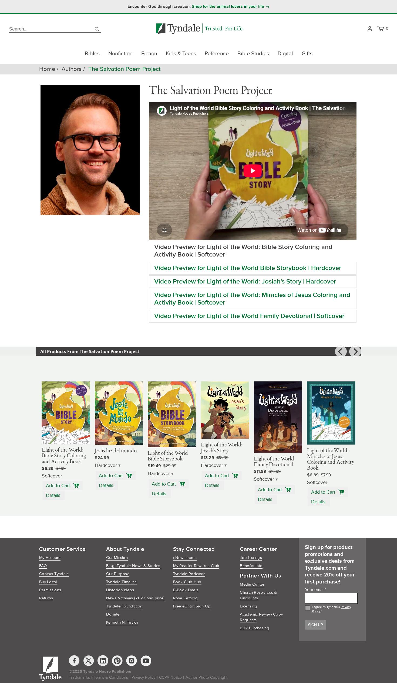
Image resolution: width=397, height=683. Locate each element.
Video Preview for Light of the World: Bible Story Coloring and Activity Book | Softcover (243, 250)
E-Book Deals (185, 590)
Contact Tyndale (54, 573)
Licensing (248, 606)
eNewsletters (185, 557)
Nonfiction (120, 53)
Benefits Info (251, 565)
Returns (46, 598)
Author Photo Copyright (206, 677)
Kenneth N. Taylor (122, 622)
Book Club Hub (187, 582)
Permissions (50, 590)
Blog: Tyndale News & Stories (133, 565)
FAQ (43, 565)
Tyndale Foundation (124, 606)
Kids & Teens (181, 53)
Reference (217, 53)
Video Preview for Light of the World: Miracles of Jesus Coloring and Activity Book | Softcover (252, 298)
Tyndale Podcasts (189, 573)
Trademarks (79, 677)
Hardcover (106, 465)
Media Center (252, 584)
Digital (285, 53)
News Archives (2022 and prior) (135, 598)
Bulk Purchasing (254, 628)
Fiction (149, 53)
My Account (49, 557)
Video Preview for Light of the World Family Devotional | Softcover (249, 316)
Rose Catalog (185, 598)
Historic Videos (120, 590)
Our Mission (117, 557)
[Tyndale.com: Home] (199, 29)
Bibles (92, 53)
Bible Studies (253, 53)
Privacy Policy (143, 677)
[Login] (369, 29)
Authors (72, 69)
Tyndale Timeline (121, 582)
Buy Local (48, 582)
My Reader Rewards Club (196, 565)
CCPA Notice (170, 677)
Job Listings (251, 557)
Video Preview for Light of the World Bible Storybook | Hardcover (247, 268)
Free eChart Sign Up (192, 606)
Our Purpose (117, 573)
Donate (113, 614)
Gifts (307, 53)
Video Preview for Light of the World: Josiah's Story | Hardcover (245, 281)
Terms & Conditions (111, 677)
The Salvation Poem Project (124, 69)
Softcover (264, 479)
